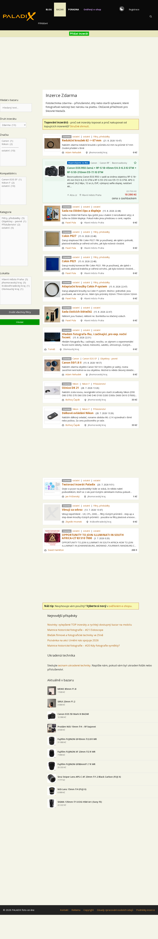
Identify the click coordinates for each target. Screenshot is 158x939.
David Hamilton (56, 550)
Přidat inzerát (79, 33)
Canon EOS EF (90, 358)
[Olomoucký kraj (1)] (15, 289)
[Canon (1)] (13, 140)
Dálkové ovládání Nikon (78, 413)
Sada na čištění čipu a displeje (81, 210)
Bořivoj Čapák (72, 399)
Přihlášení (43, 23)
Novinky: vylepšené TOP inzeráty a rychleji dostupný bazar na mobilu (89, 624)
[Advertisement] (79, 62)
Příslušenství (99, 383)
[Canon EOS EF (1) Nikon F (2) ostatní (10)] (13, 191)
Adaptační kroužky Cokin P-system (84, 286)
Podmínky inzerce (145, 909)
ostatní (76, 136)
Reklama (75, 909)
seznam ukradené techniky (74, 665)
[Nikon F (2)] (13, 182)
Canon (76, 358)
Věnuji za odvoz (72, 509)
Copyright (88, 909)
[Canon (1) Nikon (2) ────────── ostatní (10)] (13, 152)
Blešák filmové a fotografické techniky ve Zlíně (75, 635)
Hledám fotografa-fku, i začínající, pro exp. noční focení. (94, 335)
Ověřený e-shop (92, 9)
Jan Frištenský (72, 496)
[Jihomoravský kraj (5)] (15, 282)
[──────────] (13, 147)
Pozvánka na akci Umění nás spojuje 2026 (73, 640)
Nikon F (86, 383)
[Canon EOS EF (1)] (13, 179)
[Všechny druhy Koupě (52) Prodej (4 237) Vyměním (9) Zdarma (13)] (13, 125)
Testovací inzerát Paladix (78, 484)
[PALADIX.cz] (19, 16)
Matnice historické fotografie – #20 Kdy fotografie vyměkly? (83, 645)
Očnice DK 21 (70, 388)
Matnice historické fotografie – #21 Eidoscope (75, 630)
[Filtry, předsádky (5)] (14, 218)
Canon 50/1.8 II (71, 362)
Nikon (75, 383)
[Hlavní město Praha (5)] (15, 279)
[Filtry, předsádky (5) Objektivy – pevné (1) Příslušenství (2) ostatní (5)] (14, 240)
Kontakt (64, 909)
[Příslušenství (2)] (14, 224)
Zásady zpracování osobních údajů (115, 909)
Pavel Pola (70, 222)
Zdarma (67, 137)
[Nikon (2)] (13, 144)
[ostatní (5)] (14, 227)
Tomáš (51, 349)
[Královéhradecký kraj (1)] (15, 285)
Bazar (60, 9)
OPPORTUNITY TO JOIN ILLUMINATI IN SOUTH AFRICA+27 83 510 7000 (93, 536)
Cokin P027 (69, 236)
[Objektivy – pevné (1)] (14, 221)
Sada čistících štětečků (77, 311)
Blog (49, 9)
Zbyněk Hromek (73, 521)
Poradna (73, 9)
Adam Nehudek (73, 152)
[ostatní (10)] (13, 150)
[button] (121, 8)
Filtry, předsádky (101, 136)
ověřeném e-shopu (120, 606)
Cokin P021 (69, 261)
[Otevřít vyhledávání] (151, 16)
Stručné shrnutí (79, 126)
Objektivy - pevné (109, 358)
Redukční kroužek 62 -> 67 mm (81, 140)
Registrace (134, 9)
